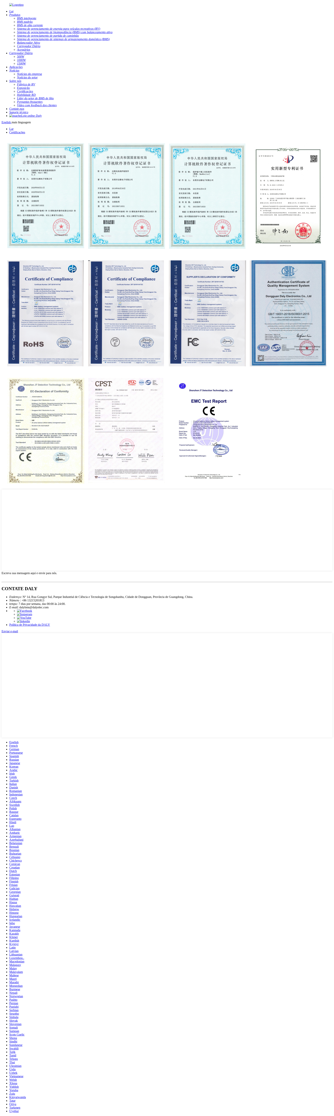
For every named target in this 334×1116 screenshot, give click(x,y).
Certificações (17, 132)
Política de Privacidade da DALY (29, 624)
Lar (11, 128)
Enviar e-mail (10, 631)
